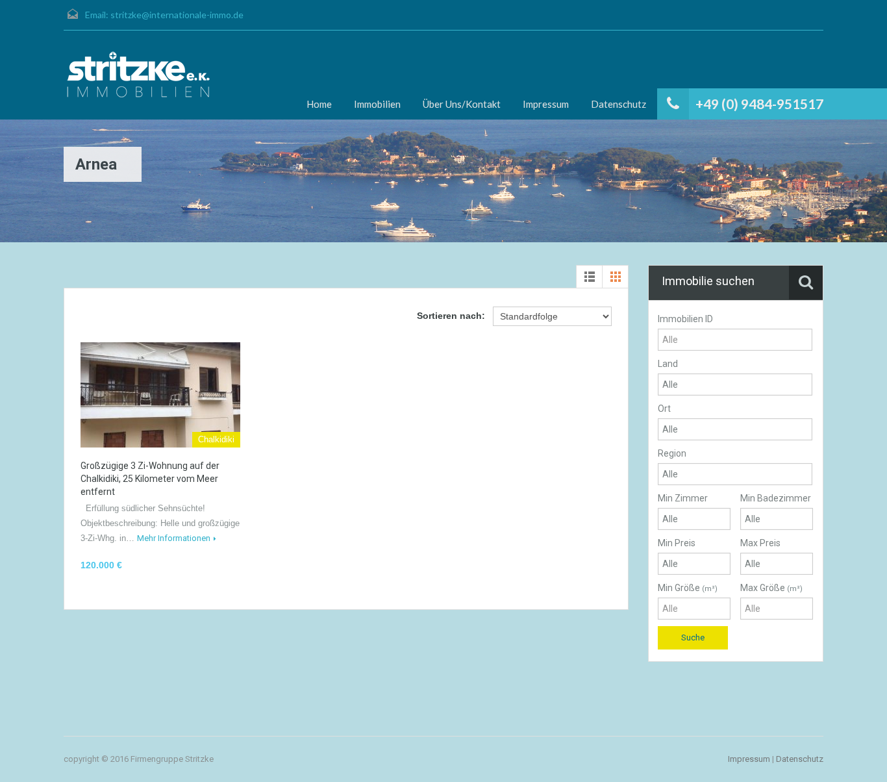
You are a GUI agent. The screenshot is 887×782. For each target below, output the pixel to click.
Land (668, 364)
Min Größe (688, 588)
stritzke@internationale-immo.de (177, 14)
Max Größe (771, 588)
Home (319, 104)
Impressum (546, 104)
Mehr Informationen (173, 538)
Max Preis (760, 543)
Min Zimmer (683, 498)
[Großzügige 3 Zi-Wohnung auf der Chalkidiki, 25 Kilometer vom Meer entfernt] (160, 395)
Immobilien (377, 104)
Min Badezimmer (775, 498)
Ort (664, 408)
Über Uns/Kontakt (462, 104)
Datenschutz (618, 104)
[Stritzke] (138, 75)
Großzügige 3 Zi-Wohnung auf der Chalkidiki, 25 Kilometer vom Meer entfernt (150, 478)
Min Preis (676, 543)
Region (672, 453)
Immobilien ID (685, 319)
